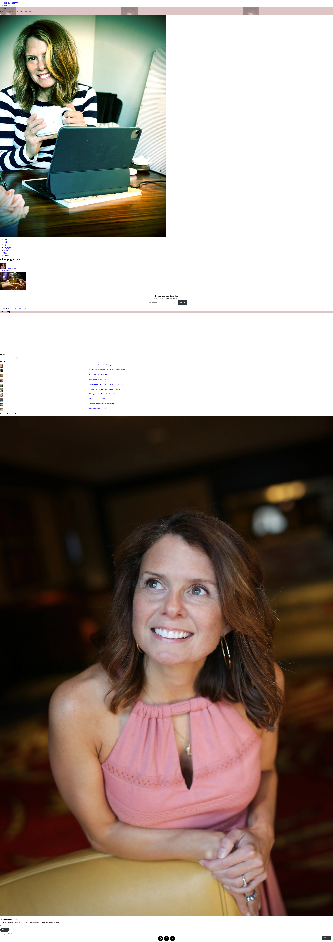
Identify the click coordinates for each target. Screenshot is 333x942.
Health (5, 244)
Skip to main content (9, 3)
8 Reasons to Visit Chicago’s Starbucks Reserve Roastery (104, 389)
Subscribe (182, 302)
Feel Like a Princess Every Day (97, 379)
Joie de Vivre (7, 249)
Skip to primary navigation (10, 2)
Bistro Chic (3, 8)
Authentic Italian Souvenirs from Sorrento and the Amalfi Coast (106, 384)
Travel (5, 253)
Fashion (5, 246)
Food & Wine (7, 247)
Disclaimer (6, 255)
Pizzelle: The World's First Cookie (98, 374)
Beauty (5, 242)
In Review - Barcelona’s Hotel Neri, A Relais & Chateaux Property (107, 369)
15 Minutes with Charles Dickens (98, 399)
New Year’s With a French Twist (17, 308)
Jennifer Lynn (12, 268)
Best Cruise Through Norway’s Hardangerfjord (101, 403)
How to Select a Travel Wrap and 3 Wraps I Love (102, 365)
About (5, 241)
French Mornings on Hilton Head (98, 408)
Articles (5, 239)
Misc (4, 252)
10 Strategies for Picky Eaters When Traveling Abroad (103, 394)
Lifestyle (5, 250)
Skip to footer (7, 5)
